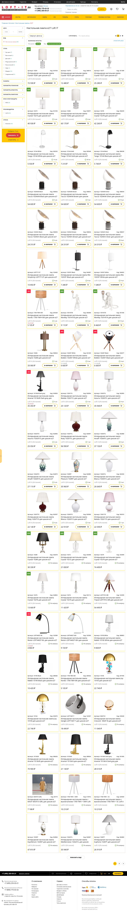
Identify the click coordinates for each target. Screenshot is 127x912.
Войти (123, 2)
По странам (35, 889)
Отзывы (45, 2)
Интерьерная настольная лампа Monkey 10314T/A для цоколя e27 (107, 316)
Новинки (34, 893)
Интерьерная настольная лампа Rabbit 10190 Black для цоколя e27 (41, 679)
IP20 (7, 102)
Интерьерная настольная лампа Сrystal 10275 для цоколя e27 (74, 74)
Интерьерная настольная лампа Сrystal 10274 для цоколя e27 (74, 599)
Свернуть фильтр (36, 36)
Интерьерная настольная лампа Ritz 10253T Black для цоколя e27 (75, 276)
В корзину (48, 83)
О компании (37, 881)
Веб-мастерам (61, 893)
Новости (59, 899)
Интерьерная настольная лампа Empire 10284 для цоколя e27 (41, 356)
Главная (5, 23)
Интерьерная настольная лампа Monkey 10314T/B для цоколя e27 (74, 316)
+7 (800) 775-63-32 (48, 8)
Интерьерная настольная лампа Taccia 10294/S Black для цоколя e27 (42, 235)
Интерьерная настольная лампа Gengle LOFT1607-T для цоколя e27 (75, 720)
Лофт (7, 68)
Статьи (59, 901)
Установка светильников (64, 887)
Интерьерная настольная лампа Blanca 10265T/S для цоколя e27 (74, 518)
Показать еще (76, 857)
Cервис (60, 881)
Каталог (7, 17)
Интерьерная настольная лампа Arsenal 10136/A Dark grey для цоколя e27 (107, 760)
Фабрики (34, 887)
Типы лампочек (61, 903)
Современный (10, 74)
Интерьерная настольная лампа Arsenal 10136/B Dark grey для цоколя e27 (41, 397)
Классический (10, 65)
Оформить (118, 873)
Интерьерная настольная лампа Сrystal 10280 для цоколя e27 (41, 558)
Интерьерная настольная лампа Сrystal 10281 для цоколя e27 (41, 74)
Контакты (94, 2)
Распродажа (35, 891)
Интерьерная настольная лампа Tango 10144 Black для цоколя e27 (108, 155)
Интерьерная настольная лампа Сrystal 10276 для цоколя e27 (41, 599)
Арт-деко (8, 52)
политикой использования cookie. (92, 904)
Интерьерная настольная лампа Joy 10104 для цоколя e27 (42, 720)
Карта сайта (35, 897)
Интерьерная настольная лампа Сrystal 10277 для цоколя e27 (107, 74)
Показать (12, 135)
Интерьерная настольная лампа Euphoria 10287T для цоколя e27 (107, 841)
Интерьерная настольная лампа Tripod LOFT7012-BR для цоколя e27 (108, 599)
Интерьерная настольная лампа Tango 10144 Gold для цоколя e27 (74, 155)
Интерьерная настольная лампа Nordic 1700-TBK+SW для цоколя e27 (75, 679)
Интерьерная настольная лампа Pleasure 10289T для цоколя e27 (74, 477)
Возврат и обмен (61, 891)
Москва (45, 6)
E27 (37, 44)
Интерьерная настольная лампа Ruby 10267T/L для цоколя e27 (74, 437)
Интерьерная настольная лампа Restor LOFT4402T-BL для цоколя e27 (42, 639)
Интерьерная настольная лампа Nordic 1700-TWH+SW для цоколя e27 (43, 316)
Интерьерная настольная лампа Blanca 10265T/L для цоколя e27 (107, 477)
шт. (105, 873)
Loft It (8, 113)
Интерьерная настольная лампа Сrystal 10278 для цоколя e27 (107, 114)
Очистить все (119, 41)
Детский (8, 58)
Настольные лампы (22, 23)
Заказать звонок (24, 873)
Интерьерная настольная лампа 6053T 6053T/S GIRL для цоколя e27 (42, 800)
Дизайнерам (70, 2)
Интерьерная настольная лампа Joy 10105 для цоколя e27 (108, 679)
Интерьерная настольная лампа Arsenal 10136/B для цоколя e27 (41, 760)
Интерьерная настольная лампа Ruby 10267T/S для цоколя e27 (41, 518)
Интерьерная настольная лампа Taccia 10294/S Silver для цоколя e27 (108, 235)
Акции (33, 895)
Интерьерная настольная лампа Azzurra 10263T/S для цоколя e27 (41, 437)
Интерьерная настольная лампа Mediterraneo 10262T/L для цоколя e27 (75, 841)
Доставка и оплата (8, 2)
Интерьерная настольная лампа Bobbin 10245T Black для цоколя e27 (108, 356)
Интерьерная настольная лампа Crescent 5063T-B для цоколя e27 (107, 720)
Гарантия (23, 2)
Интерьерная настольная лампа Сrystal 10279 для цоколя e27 (107, 558)
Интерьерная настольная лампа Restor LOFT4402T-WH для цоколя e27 (74, 639)
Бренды (83, 2)
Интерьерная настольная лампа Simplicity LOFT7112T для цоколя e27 (42, 276)
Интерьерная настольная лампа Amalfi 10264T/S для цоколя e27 (41, 477)
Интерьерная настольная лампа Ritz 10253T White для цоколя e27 (109, 276)
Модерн (8, 71)
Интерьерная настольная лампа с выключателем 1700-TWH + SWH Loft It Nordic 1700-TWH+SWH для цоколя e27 (75, 800)
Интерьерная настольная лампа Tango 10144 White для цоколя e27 (41, 155)
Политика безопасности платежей (92, 895)
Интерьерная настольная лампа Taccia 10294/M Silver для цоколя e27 (109, 195)
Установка (57, 2)
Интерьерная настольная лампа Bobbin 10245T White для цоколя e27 (75, 356)
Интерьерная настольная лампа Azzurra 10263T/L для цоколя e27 (107, 397)
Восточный (9, 55)
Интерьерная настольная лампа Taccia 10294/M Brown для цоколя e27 (74, 195)
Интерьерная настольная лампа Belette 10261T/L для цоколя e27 (74, 397)
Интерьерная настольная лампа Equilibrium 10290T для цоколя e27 (42, 841)
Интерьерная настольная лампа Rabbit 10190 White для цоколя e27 (108, 639)
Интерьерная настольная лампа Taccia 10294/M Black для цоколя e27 (42, 195)
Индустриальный (11, 62)
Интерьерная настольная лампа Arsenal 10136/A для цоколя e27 (74, 760)
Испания (9, 123)
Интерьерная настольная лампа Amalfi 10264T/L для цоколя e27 (107, 437)
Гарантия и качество (63, 889)
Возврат (34, 2)
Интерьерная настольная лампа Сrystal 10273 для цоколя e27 (41, 114)
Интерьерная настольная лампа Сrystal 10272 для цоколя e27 (74, 558)
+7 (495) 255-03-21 (48, 11)
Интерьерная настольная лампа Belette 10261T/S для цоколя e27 (107, 518)
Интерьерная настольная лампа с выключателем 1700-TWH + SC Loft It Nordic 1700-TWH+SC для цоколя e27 (109, 800)
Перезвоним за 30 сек (72, 6)
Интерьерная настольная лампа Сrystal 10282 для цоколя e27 (74, 114)
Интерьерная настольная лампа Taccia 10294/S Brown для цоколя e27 (76, 235)
